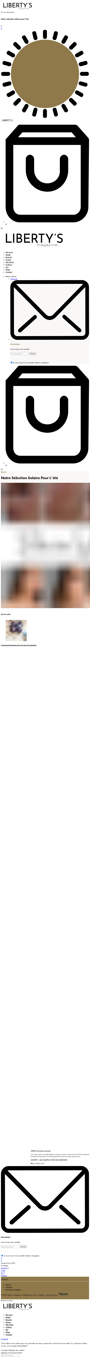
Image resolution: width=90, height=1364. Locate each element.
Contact (9, 1287)
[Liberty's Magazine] (17, 9)
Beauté (3, 472)
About (8, 1285)
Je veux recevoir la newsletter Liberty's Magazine (31, 362)
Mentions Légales (13, 1289)
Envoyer (32, 354)
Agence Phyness (51, 1295)
